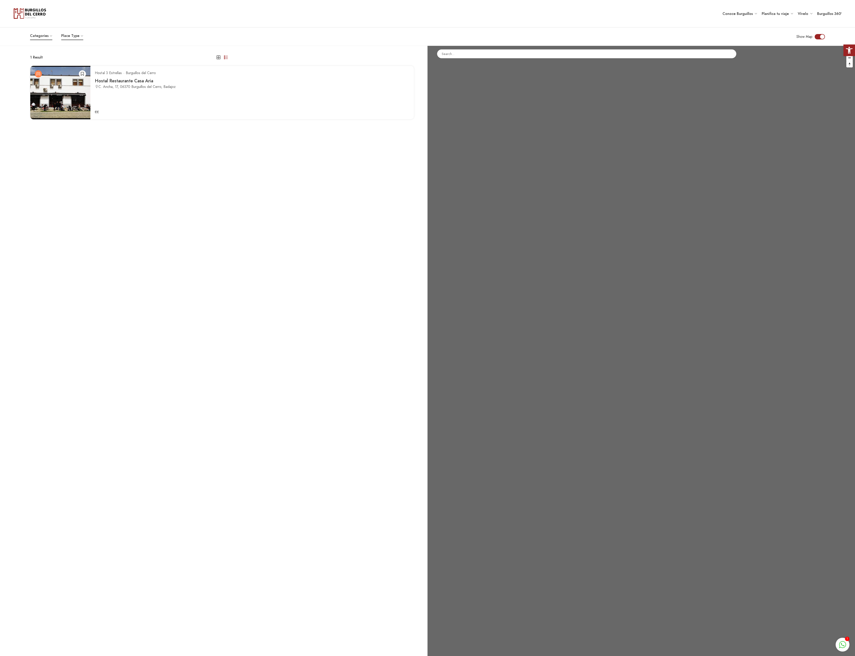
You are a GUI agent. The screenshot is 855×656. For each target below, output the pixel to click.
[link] (849, 50)
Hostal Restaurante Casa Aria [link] (124, 81)
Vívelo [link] (803, 13)
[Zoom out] (849, 58)
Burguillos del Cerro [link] (141, 73)
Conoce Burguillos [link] (738, 13)
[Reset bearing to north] (849, 64)
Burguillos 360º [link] (829, 13)
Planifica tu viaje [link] (775, 13)
